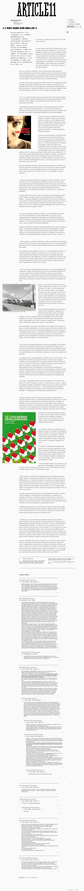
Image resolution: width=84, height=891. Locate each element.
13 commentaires (16, 24)
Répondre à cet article (28, 877)
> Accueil (70, 20)
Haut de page (70, 889)
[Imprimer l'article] (67, 32)
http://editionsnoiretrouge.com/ (34, 803)
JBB (22, 23)
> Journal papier (73, 24)
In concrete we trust (27, 600)
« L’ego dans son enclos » (29, 582)
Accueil (76, 889)
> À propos (71, 22)
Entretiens (15, 22)
